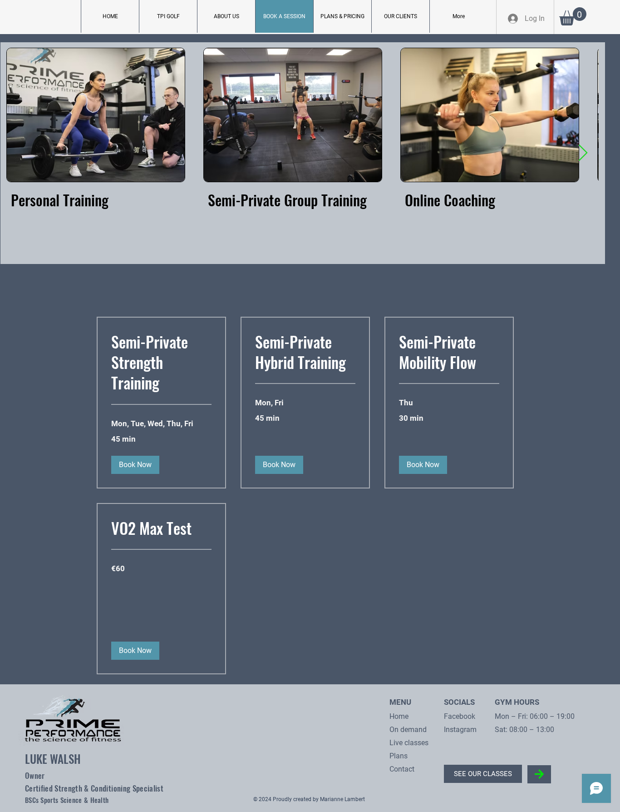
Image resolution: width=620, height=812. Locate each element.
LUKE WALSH (53, 758)
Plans (398, 756)
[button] (572, 16)
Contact (401, 769)
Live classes (408, 742)
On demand (408, 729)
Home (398, 716)
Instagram (460, 729)
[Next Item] (583, 153)
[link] (161, 362)
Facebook (459, 716)
